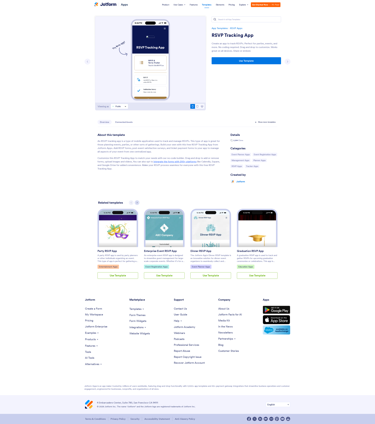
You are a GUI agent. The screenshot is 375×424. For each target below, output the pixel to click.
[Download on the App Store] (276, 319)
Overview (104, 122)
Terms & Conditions (95, 418)
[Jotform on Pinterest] (277, 419)
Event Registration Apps (265, 154)
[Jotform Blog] (271, 419)
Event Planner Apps (240, 154)
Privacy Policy (118, 418)
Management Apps (240, 160)
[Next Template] (287, 62)
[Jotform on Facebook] (249, 419)
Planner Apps (260, 160)
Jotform (240, 181)
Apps (124, 4)
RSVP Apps (236, 28)
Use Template (246, 60)
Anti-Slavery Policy (185, 418)
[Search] (215, 19)
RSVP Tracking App (233, 35)
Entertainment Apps (108, 266)
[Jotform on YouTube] (282, 419)
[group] (118, 246)
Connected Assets (124, 122)
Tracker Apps (252, 166)
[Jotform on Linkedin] (260, 419)
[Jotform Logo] (105, 4)
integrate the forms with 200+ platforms (175, 161)
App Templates (220, 28)
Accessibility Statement (157, 418)
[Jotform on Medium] (266, 419)
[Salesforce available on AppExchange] (276, 330)
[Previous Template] (87, 62)
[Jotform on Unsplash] (288, 419)
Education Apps (245, 266)
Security (135, 418)
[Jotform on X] (254, 419)
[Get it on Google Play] (276, 310)
